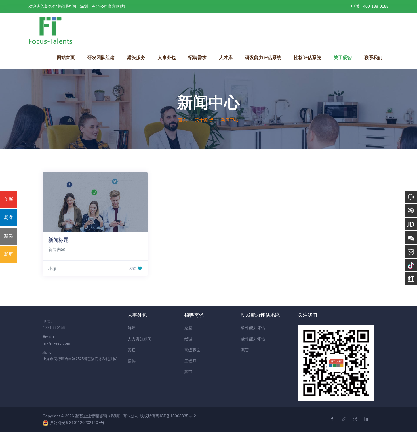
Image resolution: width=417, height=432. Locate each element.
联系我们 (373, 57)
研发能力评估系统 (263, 57)
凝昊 (8, 235)
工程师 (190, 361)
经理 (188, 339)
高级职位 (192, 350)
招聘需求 (197, 57)
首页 (182, 119)
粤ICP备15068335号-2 (176, 416)
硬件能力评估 (253, 339)
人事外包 (167, 57)
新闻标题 (58, 240)
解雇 (132, 327)
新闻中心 (230, 119)
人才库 (226, 57)
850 (132, 268)
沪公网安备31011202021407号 (76, 422)
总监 (188, 327)
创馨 (8, 199)
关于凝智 (343, 57)
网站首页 (66, 57)
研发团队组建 (101, 57)
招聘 (132, 361)
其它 (132, 350)
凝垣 (8, 254)
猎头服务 (136, 57)
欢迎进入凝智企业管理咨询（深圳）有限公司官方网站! (76, 6)
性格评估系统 (307, 57)
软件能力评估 (253, 327)
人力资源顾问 (139, 339)
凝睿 (8, 217)
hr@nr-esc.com (56, 343)
